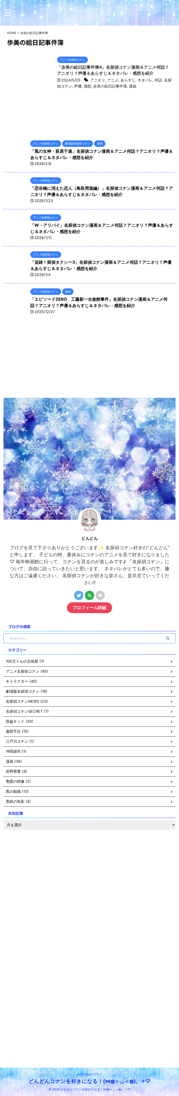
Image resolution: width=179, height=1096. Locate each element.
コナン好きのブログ (89, 1074)
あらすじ (127, 80)
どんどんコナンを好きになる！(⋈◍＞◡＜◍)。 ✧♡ (89, 1081)
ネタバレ (145, 80)
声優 (78, 86)
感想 (87, 86)
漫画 (132, 86)
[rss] (89, 595)
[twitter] (78, 595)
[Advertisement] (38, 360)
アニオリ (97, 80)
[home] (100, 595)
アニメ (112, 80)
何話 (158, 80)
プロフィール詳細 (89, 607)
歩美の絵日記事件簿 (110, 86)
